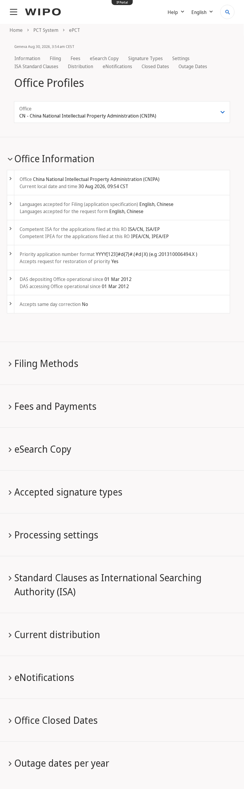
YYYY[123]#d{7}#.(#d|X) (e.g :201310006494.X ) (146, 254)
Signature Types (145, 58)
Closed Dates (155, 66)
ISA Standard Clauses (36, 66)
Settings (181, 58)
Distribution (80, 66)
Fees (75, 58)
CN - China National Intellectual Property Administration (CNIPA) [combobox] (87, 116)
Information (27, 58)
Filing (55, 58)
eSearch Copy (104, 58)
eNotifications (117, 66)
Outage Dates (193, 66)
